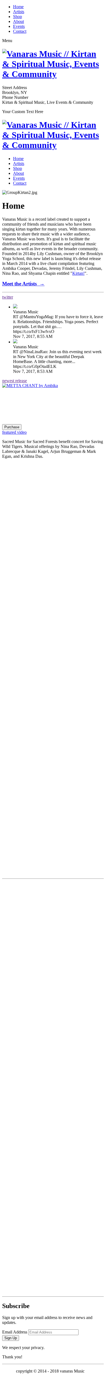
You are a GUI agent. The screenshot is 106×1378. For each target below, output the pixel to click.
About (18, 21)
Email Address (14, 1332)
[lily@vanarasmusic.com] (53, 1242)
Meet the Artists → (23, 284)
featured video (14, 432)
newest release (14, 380)
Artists (18, 11)
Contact (19, 31)
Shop (17, 16)
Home (18, 6)
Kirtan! (78, 273)
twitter (7, 297)
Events (19, 26)
